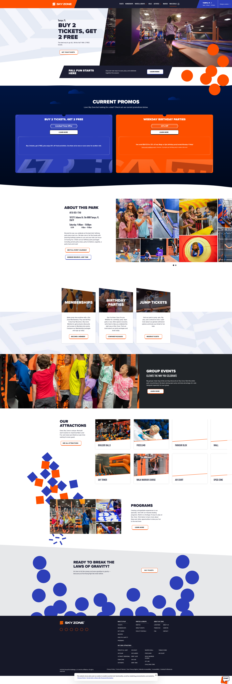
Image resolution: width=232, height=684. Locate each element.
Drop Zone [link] (134, 663)
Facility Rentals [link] (141, 631)
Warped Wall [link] (149, 650)
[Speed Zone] (189, 434)
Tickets (121, 4)
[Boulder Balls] (189, 469)
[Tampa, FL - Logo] (66, 4)
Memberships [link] (122, 628)
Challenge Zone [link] (150, 664)
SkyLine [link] (133, 659)
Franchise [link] (157, 628)
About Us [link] (166, 625)
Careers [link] (165, 628)
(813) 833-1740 (75, 213)
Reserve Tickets (153, 336)
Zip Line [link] (147, 661)
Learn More (155, 391)
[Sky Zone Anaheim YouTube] (76, 629)
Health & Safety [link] (123, 637)
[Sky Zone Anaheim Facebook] (61, 629)
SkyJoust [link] (134, 650)
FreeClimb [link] (148, 653)
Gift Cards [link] (121, 631)
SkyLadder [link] (134, 653)
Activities (156, 4)
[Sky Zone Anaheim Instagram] (66, 629)
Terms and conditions (147, 147)
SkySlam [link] (120, 653)
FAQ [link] (155, 631)
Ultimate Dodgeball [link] (124, 656)
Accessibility (155, 669)
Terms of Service (121, 669)
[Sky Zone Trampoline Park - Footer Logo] (72, 622)
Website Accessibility (145, 669)
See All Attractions (70, 443)
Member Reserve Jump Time (77, 257)
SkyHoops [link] (121, 663)
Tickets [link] (120, 625)
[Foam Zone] (151, 469)
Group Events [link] (140, 628)
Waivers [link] (120, 634)
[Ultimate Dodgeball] (151, 434)
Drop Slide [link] (134, 656)
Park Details (173, 4)
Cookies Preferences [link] (166, 669)
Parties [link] (138, 625)
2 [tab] (175, 265)
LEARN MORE (63, 132)
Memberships (129, 4)
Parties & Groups (140, 4)
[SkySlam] (112, 469)
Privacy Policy (111, 669)
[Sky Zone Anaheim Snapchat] (81, 629)
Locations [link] (157, 625)
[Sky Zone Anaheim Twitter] (71, 629)
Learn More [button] (154, 72)
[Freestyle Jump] (112, 434)
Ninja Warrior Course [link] (149, 657)
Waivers (165, 4)
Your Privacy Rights (132, 669)
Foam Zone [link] (121, 659)
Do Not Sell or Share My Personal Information (100, 678)
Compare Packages (115, 336)
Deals (150, 4)
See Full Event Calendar (77, 250)
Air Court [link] (161, 653)
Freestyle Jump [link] (123, 650)
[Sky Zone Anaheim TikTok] (86, 629)
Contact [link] (165, 631)
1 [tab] (173, 265)
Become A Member (78, 336)
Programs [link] (121, 640)
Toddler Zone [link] (163, 650)
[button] (209, 4)
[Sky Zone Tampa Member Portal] (178, 4)
